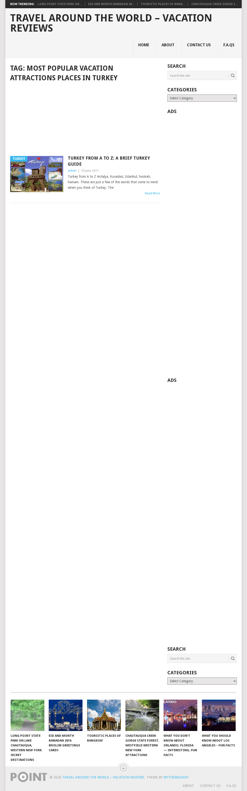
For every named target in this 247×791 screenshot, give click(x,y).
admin (72, 170)
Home (143, 45)
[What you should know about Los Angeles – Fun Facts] (219, 715)
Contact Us (199, 45)
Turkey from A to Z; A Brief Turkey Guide (109, 161)
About (168, 45)
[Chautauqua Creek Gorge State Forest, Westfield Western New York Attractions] (142, 715)
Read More (152, 193)
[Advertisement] (85, 119)
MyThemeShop (176, 777)
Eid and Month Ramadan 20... (111, 4)
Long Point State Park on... (60, 4)
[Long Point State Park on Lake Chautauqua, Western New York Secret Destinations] (27, 715)
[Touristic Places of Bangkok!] (104, 715)
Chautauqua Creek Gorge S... (214, 4)
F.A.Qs (228, 45)
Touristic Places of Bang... (163, 4)
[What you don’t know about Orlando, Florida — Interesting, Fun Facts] (180, 715)
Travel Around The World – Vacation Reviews (111, 23)
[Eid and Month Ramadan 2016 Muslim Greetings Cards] (65, 715)
